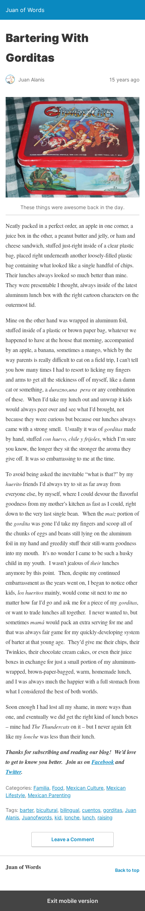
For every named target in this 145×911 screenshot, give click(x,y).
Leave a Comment (72, 839)
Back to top (127, 870)
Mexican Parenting (49, 795)
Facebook (103, 762)
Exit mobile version (72, 900)
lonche (72, 817)
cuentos (91, 810)
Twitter (13, 772)
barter (26, 810)
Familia (41, 788)
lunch (88, 817)
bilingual (69, 810)
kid (58, 817)
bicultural (46, 810)
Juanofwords (37, 817)
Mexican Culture (84, 788)
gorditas (112, 810)
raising (105, 817)
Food (57, 788)
